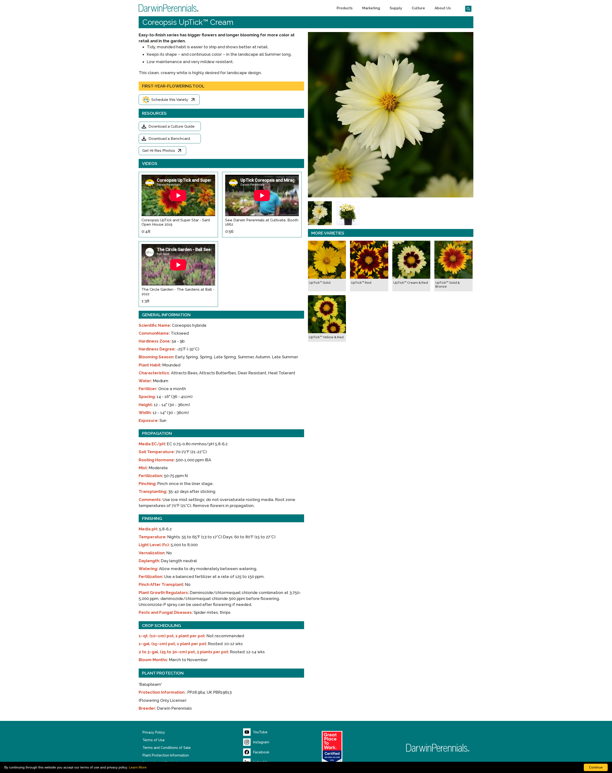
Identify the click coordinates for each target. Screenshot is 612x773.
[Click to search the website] (466, 8)
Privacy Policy (153, 732)
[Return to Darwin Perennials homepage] (438, 748)
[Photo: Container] (348, 213)
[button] (344, 8)
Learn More (138, 767)
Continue (596, 767)
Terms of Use (153, 740)
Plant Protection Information (165, 755)
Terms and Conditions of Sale (166, 748)
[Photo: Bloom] (320, 213)
